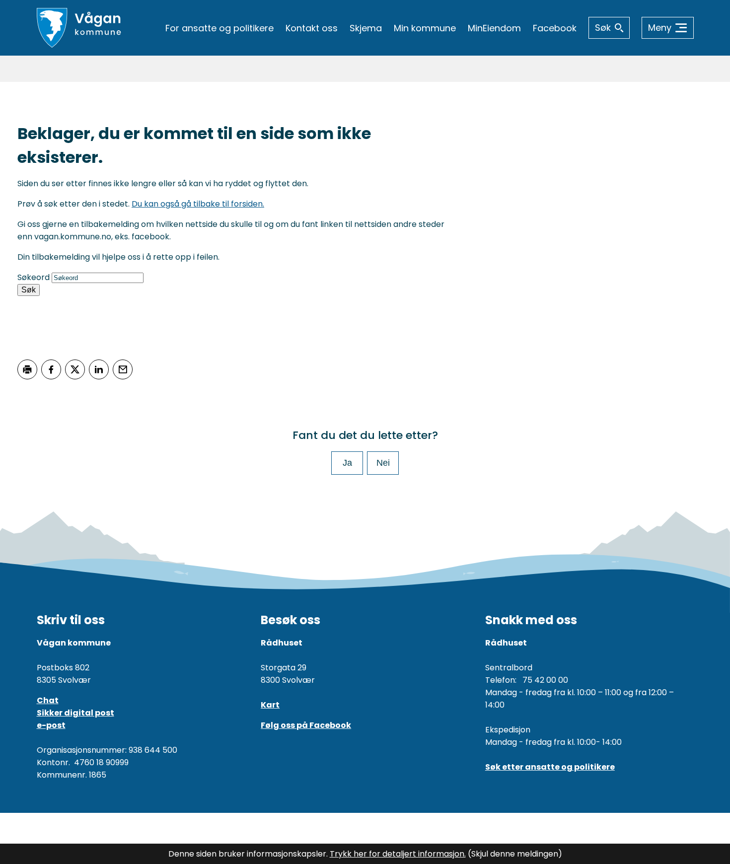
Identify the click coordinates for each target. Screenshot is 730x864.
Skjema (366, 28)
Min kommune (425, 28)
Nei (383, 463)
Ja (347, 463)
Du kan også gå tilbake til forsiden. (198, 204)
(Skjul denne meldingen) (515, 854)
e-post (51, 725)
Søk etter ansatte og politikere (550, 767)
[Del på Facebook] (51, 369)
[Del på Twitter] (75, 369)
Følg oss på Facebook (306, 725)
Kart (270, 705)
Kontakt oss (312, 28)
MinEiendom (494, 28)
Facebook (555, 28)
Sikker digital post (75, 713)
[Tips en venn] (123, 369)
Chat (48, 700)
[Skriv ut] (27, 369)
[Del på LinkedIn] (99, 369)
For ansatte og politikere (219, 28)
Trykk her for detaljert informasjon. (398, 854)
